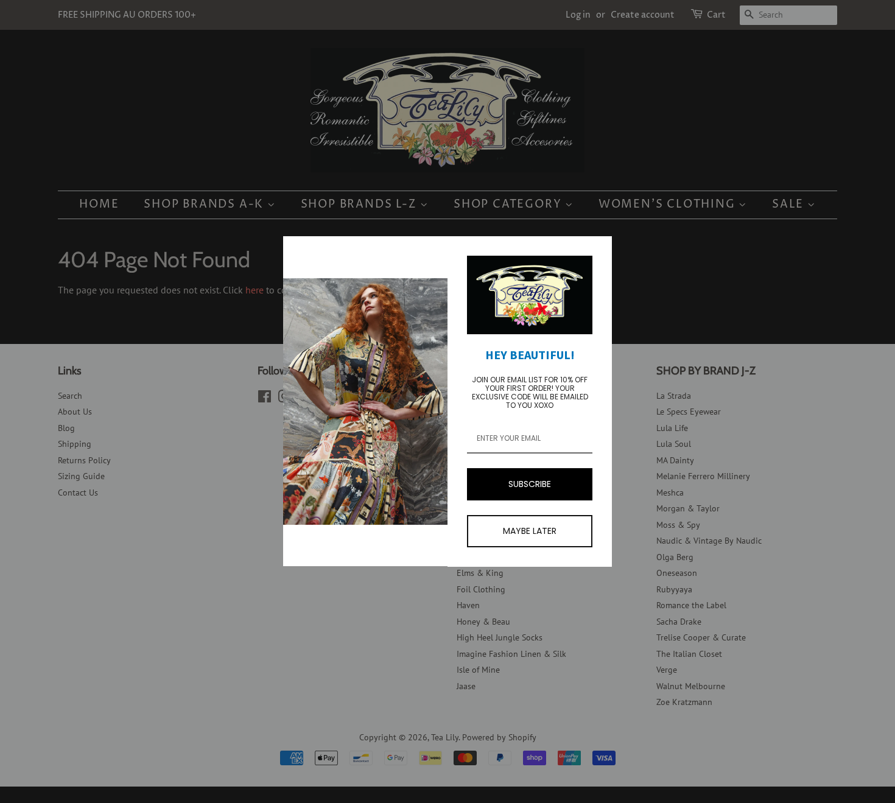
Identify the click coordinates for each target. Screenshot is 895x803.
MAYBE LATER (529, 531)
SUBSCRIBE (529, 484)
